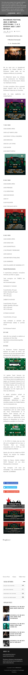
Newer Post (6, 576)
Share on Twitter (11, 487)
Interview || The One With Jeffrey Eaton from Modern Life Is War (17, 633)
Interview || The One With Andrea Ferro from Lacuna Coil (17, 625)
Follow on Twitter (9, 585)
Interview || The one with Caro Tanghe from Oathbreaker (17, 616)
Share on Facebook (12, 483)
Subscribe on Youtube (10, 593)
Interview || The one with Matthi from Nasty (17, 641)
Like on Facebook (8, 589)
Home (14, 576)
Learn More (11, 13)
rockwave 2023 (6, 32)
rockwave (18, 31)
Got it (19, 13)
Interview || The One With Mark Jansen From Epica (17, 607)
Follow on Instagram (10, 597)
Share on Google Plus (13, 491)
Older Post (22, 576)
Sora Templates (13, 670)
